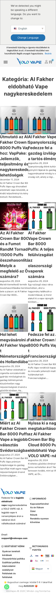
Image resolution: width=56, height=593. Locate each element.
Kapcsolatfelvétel (39, 503)
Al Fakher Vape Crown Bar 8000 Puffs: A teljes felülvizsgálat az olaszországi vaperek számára (41, 255)
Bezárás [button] (48, 54)
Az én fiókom (37, 507)
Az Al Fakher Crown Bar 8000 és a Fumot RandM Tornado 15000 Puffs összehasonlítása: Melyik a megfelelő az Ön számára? (17, 255)
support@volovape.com (14, 538)
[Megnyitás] (6, 62)
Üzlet (33, 511)
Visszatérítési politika (13, 558)
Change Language (28, 37)
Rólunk (33, 514)
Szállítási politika (11, 562)
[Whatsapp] (6, 586)
